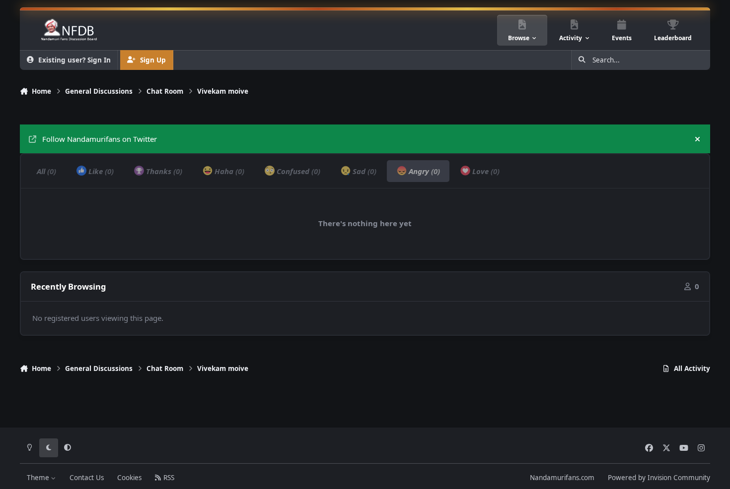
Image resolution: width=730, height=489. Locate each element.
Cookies (129, 477)
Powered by (659, 477)
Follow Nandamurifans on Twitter (99, 139)
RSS (167, 477)
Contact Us (87, 477)
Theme (39, 477)
